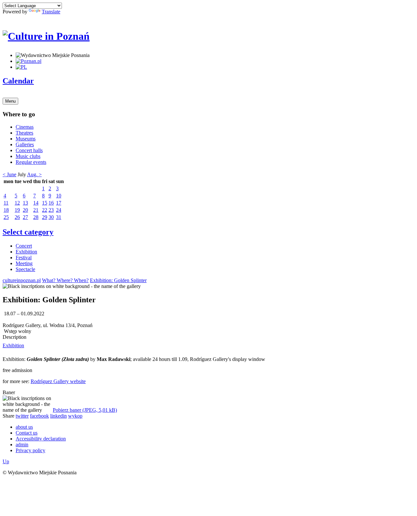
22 (44, 210)
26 (17, 217)
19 (17, 210)
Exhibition (26, 251)
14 (35, 203)
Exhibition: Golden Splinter (118, 280)
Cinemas (25, 127)
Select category (28, 232)
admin (22, 444)
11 (6, 203)
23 (51, 210)
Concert (24, 246)
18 (6, 210)
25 (6, 217)
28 (35, 217)
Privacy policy (30, 450)
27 (25, 217)
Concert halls (29, 150)
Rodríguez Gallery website (58, 381)
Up (6, 461)
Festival (24, 257)
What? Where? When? (65, 280)
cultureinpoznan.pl (22, 280)
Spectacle (25, 269)
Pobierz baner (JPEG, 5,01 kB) (85, 410)
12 (17, 203)
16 (51, 203)
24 (58, 210)
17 (58, 203)
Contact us (26, 433)
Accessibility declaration (41, 438)
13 (25, 203)
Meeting (24, 263)
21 (35, 210)
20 (25, 210)
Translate (51, 11)
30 (51, 217)
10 (58, 195)
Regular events (31, 162)
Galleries (25, 144)
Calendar (18, 81)
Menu (10, 101)
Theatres (24, 133)
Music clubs (28, 156)
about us (24, 427)
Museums (26, 138)
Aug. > (34, 174)
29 (44, 217)
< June (9, 174)
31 (58, 217)
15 (44, 203)
